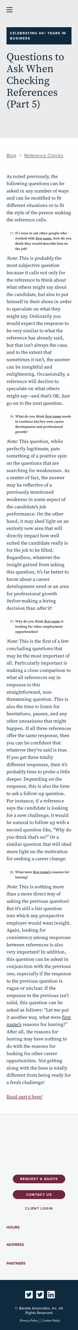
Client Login (39, 1208)
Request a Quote (39, 1179)
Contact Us (39, 1195)
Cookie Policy (51, 1320)
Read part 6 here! (24, 1097)
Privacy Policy (29, 1320)
